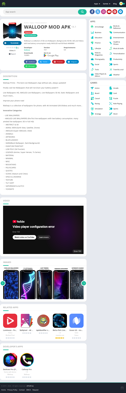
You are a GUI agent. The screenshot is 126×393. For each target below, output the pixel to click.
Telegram (74, 62)
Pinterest (60, 62)
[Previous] (3, 283)
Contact (22, 390)
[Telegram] (120, 11)
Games (105, 4)
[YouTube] (109, 11)
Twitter (45, 62)
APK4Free (30, 386)
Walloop (27, 50)
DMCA (28, 390)
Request (35, 390)
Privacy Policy (12, 390)
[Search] (82, 12)
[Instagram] (103, 11)
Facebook (32, 62)
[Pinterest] (114, 11)
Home (26, 23)
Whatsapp (31, 66)
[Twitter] (97, 11)
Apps (96, 4)
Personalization (41, 23)
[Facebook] (92, 11)
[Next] (84, 283)
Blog (115, 4)
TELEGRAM (14, 43)
